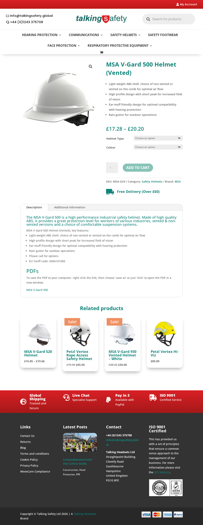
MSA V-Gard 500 (37, 290)
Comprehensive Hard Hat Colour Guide (77, 461)
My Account (188, 4)
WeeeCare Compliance (35, 471)
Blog (23, 448)
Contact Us (27, 436)
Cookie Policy (29, 459)
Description (34, 207)
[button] (90, 66)
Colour (110, 147)
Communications (84, 35)
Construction (70, 470)
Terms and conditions (34, 453)
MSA (178, 181)
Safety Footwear (163, 35)
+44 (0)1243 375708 (26, 22)
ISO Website (162, 472)
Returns (25, 442)
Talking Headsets (85, 514)
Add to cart (137, 167)
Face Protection (62, 45)
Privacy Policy (29, 465)
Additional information (69, 207)
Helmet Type (115, 138)
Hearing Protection (39, 35)
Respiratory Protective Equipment (118, 45)
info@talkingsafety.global (31, 15)
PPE (78, 474)
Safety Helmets (123, 35)
